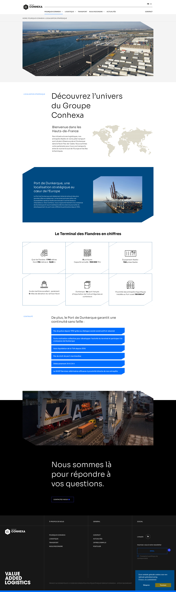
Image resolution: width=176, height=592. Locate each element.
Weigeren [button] (146, 585)
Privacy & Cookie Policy (59, 583)
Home (25, 18)
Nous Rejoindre (96, 12)
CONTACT (148, 12)
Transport (82, 12)
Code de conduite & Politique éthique (85, 583)
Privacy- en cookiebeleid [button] (147, 579)
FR (148, 4)
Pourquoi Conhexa (53, 12)
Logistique (69, 12)
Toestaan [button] (163, 585)
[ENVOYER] (169, 550)
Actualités (111, 12)
